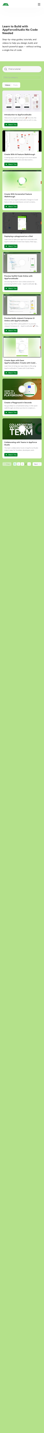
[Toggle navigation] (39, 4)
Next (36, 464)
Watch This (12, 125)
